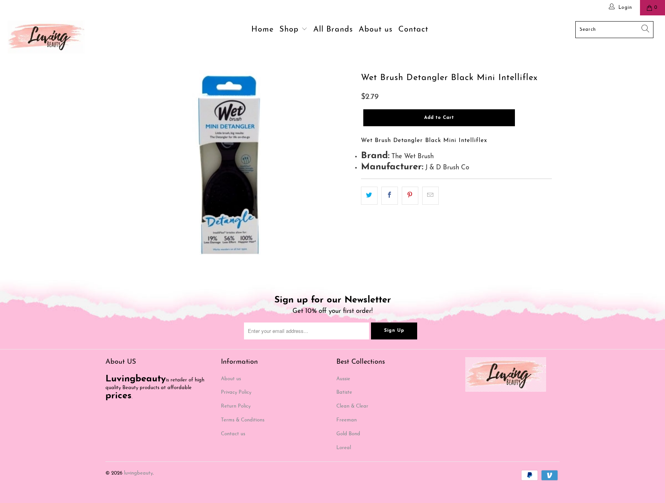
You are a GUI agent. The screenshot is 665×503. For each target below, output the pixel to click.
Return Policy (236, 406)
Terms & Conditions (242, 420)
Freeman (346, 420)
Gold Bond (348, 433)
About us (376, 29)
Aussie (343, 378)
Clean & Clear (352, 406)
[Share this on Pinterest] (410, 196)
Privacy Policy (236, 392)
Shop (290, 29)
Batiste (344, 392)
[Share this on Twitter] (369, 196)
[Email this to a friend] (430, 196)
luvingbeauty (138, 473)
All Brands (333, 29)
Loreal (343, 447)
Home (262, 29)
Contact (413, 29)
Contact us (233, 433)
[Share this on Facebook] (389, 196)
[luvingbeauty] (57, 36)
